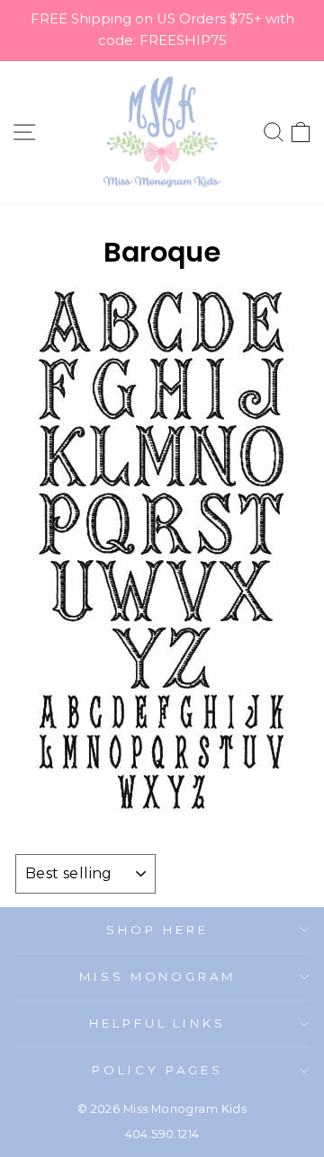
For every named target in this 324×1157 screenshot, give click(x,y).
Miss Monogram (158, 976)
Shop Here (157, 929)
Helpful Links (158, 1023)
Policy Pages (157, 1070)
